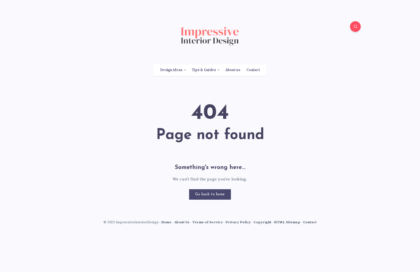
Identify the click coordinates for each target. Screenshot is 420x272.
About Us (182, 222)
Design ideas (171, 70)
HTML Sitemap (287, 222)
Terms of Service (207, 222)
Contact (253, 70)
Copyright (262, 222)
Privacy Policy (238, 222)
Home (166, 222)
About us (232, 70)
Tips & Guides (204, 70)
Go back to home (210, 194)
